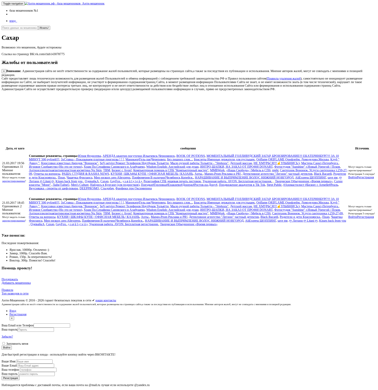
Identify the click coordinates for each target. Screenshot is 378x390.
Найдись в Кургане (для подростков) (114, 184)
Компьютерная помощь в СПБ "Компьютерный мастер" (170, 170)
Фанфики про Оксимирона (133, 188)
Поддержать (10, 279)
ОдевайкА (92, 181)
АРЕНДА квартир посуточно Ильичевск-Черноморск (139, 155)
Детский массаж (241, 163)
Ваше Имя (9, 361)
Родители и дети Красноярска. (300, 217)
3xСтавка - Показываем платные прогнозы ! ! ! (92, 159)
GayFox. (115, 181)
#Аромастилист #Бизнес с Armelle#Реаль (310, 184)
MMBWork (217, 170)
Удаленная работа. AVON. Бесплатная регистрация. (237, 181)
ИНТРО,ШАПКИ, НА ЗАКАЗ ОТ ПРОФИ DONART (236, 166)
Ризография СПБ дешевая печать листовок (172, 181)
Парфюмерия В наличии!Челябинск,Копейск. (162, 177)
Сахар (104, 181)
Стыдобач (107, 188)
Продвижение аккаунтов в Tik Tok (242, 184)
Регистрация (365, 177)
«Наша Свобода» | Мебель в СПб (248, 170)
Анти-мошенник (93, 3)
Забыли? (7, 336)
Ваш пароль (10, 329)
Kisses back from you (69, 181)
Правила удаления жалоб (284, 78)
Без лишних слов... (179, 159)
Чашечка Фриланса (79, 177)
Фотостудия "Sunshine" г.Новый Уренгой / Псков (307, 166)
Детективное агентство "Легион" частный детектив (277, 173)
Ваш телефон (11, 369)
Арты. (199, 173)
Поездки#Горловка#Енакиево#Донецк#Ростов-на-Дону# (179, 184)
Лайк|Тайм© (61, 184)
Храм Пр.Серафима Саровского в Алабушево (114, 166)
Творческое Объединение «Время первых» (304, 181)
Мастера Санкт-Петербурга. (320, 163)
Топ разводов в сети (15, 293)
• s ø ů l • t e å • (132, 181)
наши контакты (105, 300)
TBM (106, 170)
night (275, 170)
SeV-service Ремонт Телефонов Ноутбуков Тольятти (134, 163)
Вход (12, 310)
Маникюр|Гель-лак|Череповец (145, 159)
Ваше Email (10, 365)
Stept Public (274, 184)
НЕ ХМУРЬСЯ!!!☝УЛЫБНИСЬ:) (277, 163)
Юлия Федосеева (89, 155)
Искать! (44, 27)
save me (333, 177)
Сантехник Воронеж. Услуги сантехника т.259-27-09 (307, 213)
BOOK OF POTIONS (190, 155)
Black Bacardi (323, 173)
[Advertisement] (120, 118)
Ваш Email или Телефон (18, 325)
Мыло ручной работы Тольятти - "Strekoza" (199, 163)
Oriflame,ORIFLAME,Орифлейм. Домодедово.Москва (292, 159)
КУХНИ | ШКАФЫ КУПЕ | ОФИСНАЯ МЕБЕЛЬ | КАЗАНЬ (152, 173)
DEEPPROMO (89, 188)
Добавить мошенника (16, 282)
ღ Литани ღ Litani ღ (303, 220)
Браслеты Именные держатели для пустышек (224, 159)
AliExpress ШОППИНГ (310, 177)
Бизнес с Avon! (122, 170)
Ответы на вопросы (47, 173)
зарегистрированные (13, 181)
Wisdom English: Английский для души (172, 166)
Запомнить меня (17, 343)
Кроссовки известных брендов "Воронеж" (69, 163)
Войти (352, 177)
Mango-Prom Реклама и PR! (222, 173)
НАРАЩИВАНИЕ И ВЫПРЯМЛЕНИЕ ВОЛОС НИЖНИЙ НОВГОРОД (244, 177)
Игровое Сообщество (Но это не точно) (55, 166)
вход (13, 20)
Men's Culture (80, 184)
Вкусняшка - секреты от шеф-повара (53, 188)
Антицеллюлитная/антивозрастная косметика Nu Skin (65, 170)
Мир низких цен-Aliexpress (112, 177)
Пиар (61, 177)
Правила (7, 290)
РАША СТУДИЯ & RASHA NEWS (85, 173)
